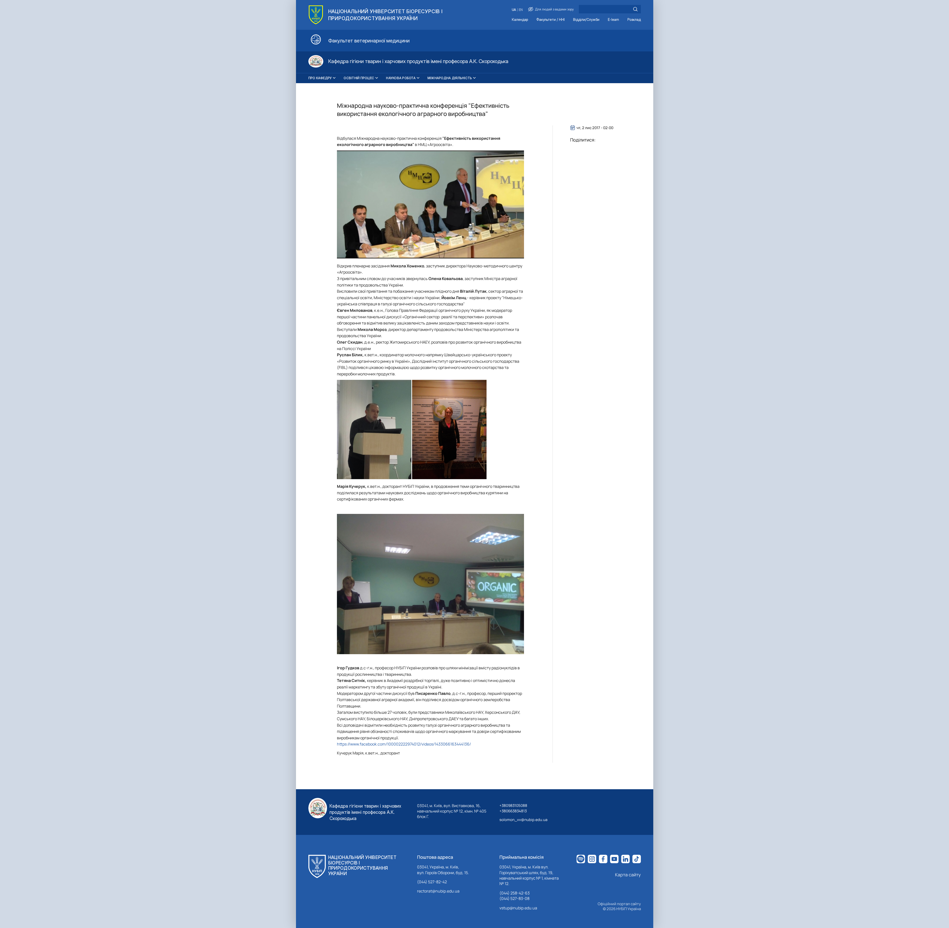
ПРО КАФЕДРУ (320, 78)
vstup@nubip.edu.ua (518, 908)
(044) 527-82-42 (432, 882)
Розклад (634, 20)
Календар (520, 20)
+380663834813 (513, 811)
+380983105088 (513, 805)
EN (521, 9)
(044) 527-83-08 (514, 898)
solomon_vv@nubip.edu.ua (523, 819)
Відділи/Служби (586, 20)
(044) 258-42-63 (514, 893)
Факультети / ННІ (550, 20)
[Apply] (635, 9)
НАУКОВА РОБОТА (401, 78)
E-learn (613, 20)
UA (514, 9)
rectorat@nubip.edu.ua (438, 891)
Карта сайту (628, 874)
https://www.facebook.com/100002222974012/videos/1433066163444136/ (404, 744)
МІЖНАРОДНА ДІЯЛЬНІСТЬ (449, 78)
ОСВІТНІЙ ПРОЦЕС (359, 78)
